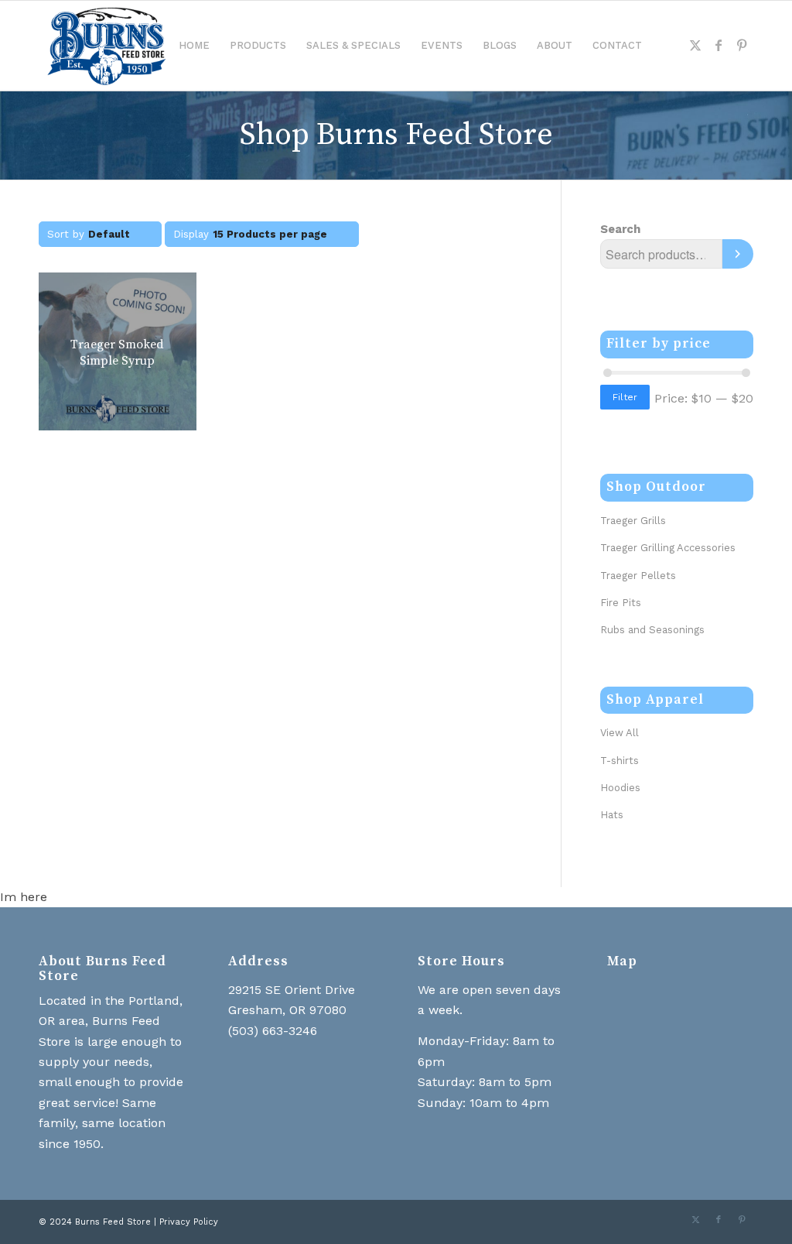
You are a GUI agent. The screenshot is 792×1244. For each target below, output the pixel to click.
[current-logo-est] (106, 46)
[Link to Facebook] (718, 45)
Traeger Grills (633, 520)
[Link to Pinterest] (741, 45)
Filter (625, 397)
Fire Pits (620, 602)
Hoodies (620, 787)
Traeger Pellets (638, 575)
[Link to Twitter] (695, 45)
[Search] (737, 254)
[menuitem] (194, 46)
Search (620, 229)
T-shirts (619, 760)
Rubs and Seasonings (652, 630)
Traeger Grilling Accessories (668, 547)
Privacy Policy (188, 1222)
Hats (611, 815)
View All (619, 733)
